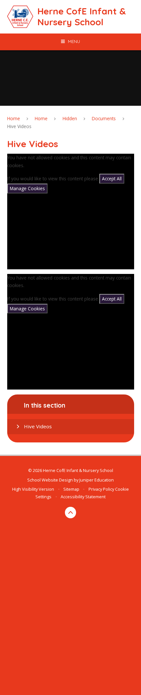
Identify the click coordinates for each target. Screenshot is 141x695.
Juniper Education (96, 480)
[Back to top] (70, 512)
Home (13, 118)
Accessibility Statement (83, 497)
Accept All (112, 178)
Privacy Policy (101, 489)
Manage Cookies (27, 188)
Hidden (70, 118)
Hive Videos (19, 126)
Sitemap (71, 489)
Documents (104, 118)
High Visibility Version (33, 489)
